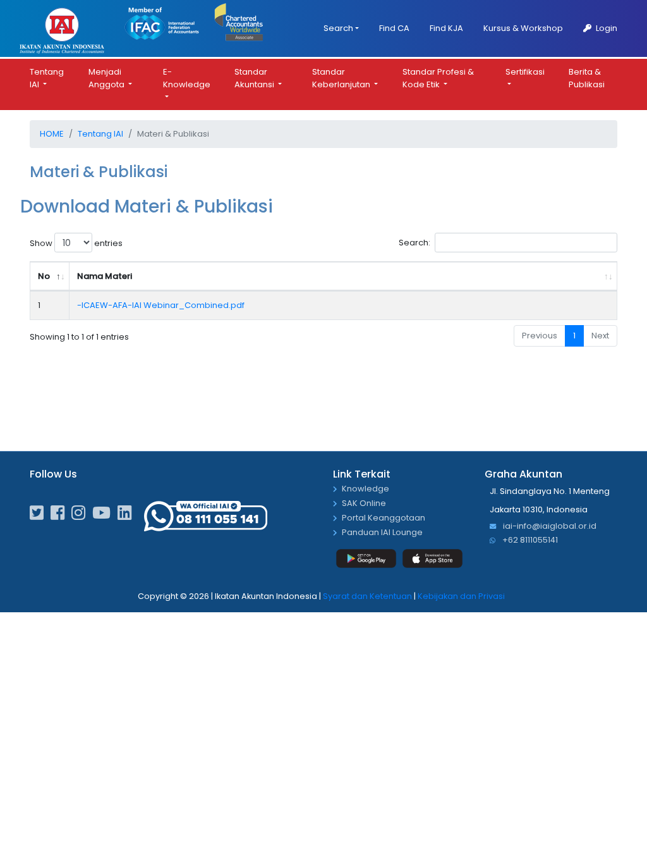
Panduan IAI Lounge (382, 533)
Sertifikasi (525, 72)
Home (52, 134)
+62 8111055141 (529, 540)
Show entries (76, 243)
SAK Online (364, 504)
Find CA (394, 28)
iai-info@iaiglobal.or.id (548, 526)
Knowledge (365, 489)
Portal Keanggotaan (383, 518)
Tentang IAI (47, 78)
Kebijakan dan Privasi (461, 596)
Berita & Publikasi (587, 78)
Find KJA (446, 28)
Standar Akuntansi (255, 78)
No (44, 276)
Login (605, 28)
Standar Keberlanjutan (342, 78)
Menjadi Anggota (107, 78)
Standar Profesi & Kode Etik (438, 78)
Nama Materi (104, 276)
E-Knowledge (186, 78)
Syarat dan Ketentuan (367, 596)
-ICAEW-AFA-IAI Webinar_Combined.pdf (161, 305)
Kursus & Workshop (523, 28)
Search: (414, 243)
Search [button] (338, 28)
